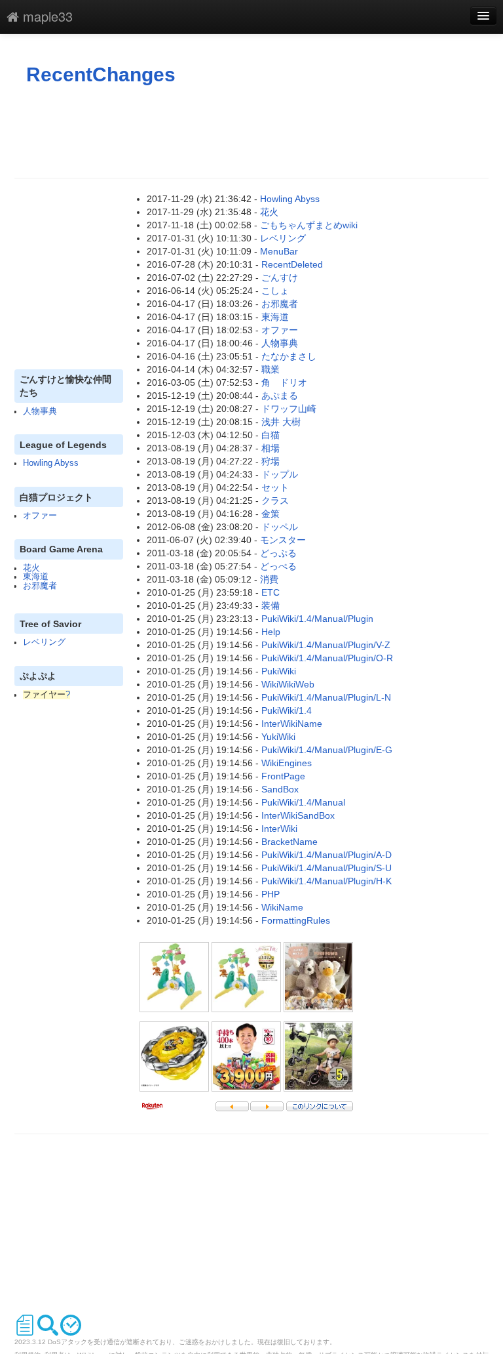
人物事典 (40, 411)
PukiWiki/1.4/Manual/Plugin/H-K (326, 881)
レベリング (44, 642)
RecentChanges (101, 74)
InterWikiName (291, 723)
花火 (31, 568)
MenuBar (279, 251)
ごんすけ (279, 277)
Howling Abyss (51, 463)
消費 (269, 579)
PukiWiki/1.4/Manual (303, 802)
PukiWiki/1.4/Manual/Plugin (317, 618)
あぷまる (279, 395)
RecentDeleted (292, 264)
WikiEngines (286, 763)
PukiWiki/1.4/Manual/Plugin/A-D (326, 855)
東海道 (35, 576)
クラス (275, 500)
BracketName (289, 841)
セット (275, 487)
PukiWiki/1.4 (286, 710)
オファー (40, 515)
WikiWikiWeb (287, 684)
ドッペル (279, 527)
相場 (270, 448)
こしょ (275, 290)
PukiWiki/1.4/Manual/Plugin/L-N (326, 697)
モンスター (283, 540)
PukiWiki (278, 671)
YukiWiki (278, 736)
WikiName (282, 907)
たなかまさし (288, 356)
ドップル (279, 474)
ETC (270, 592)
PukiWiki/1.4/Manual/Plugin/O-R (327, 658)
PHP (270, 894)
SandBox (280, 789)
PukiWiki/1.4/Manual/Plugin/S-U (326, 868)
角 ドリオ (284, 382)
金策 (270, 513)
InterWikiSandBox (298, 815)
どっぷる (278, 553)
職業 (270, 369)
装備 (270, 605)
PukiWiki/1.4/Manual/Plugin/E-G (326, 750)
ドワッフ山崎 (288, 408)
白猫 (270, 435)
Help (270, 631)
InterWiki (279, 828)
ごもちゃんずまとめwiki (309, 225)
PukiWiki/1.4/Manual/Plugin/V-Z (325, 645)
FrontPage (283, 776)
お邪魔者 (40, 585)
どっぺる (278, 566)
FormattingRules (295, 920)
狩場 (270, 461)
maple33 (46, 16)
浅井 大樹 (281, 422)
